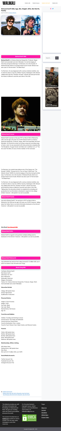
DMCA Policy (44, 415)
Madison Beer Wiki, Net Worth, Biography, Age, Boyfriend (16, 393)
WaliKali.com (5, 418)
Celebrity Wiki (27, 3)
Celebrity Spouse (36, 3)
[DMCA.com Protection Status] (29, 421)
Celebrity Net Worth (46, 3)
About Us (44, 408)
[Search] (57, 58)
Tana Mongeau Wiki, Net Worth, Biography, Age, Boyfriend (16, 394)
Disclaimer (44, 412)
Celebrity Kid (54, 3)
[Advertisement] (21, 45)
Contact (43, 410)
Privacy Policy (45, 417)
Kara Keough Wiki (13, 227)
